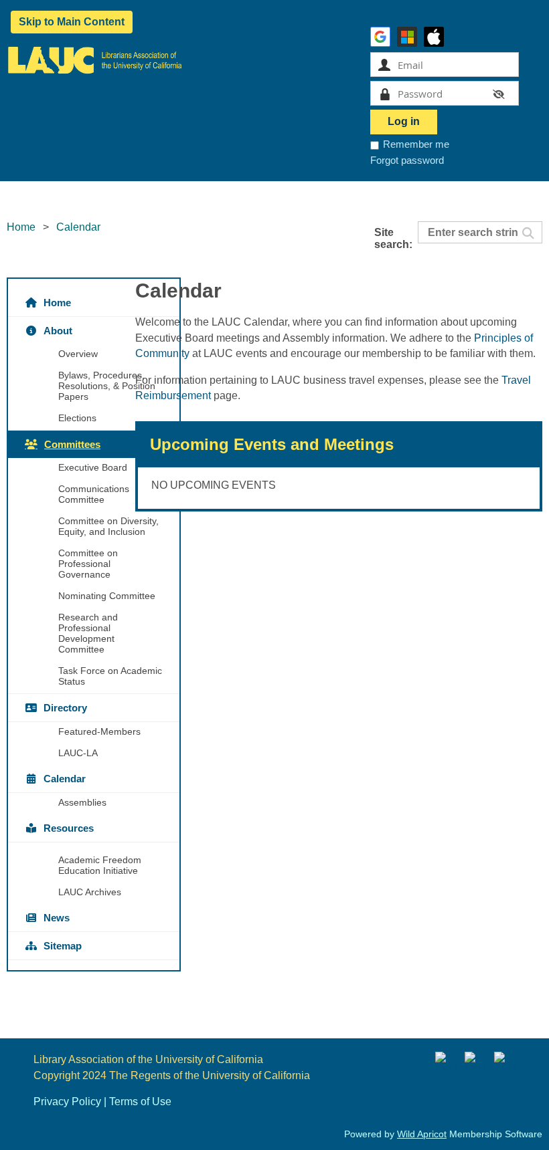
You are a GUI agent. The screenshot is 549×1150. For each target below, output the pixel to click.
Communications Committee (93, 494)
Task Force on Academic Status (110, 676)
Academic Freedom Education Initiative (99, 865)
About (58, 330)
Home (21, 227)
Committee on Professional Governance (88, 564)
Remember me (416, 144)
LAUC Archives (89, 892)
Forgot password (407, 160)
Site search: (393, 238)
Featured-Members (99, 731)
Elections (77, 418)
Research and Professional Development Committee (88, 633)
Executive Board (92, 467)
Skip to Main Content (72, 21)
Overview (78, 353)
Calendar (65, 778)
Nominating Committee (106, 595)
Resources (69, 828)
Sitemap (63, 945)
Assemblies (82, 802)
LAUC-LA (78, 753)
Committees (72, 444)
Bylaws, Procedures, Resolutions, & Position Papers (106, 386)
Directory (65, 707)
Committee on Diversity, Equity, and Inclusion (108, 526)
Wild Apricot (422, 1134)
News (57, 917)
